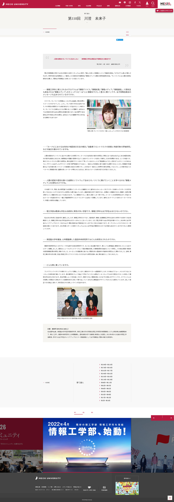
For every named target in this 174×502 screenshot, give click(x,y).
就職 (108, 6)
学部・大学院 (69, 6)
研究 (79, 6)
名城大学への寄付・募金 (89, 490)
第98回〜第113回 (106, 383)
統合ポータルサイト (39, 489)
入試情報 (57, 6)
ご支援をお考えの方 (165, 11)
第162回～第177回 (106, 371)
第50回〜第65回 (106, 392)
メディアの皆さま (67, 487)
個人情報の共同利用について (58, 489)
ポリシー (48, 489)
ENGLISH (76, 489)
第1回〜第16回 (105, 400)
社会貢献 (88, 6)
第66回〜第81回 (106, 389)
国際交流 (117, 6)
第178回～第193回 (106, 368)
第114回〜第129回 (106, 380)
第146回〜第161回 (106, 374)
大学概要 (128, 6)
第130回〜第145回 (106, 377)
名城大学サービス (69, 489)
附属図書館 (104, 490)
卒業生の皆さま (77, 487)
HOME (47, 32)
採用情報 (44, 487)
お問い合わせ (57, 487)
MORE (139, 6)
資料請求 (126, 478)
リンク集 (50, 487)
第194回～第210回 (106, 365)
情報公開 (37, 487)
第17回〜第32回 (106, 397)
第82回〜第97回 (106, 386)
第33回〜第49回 (106, 395)
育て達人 (80, 382)
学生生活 (99, 6)
